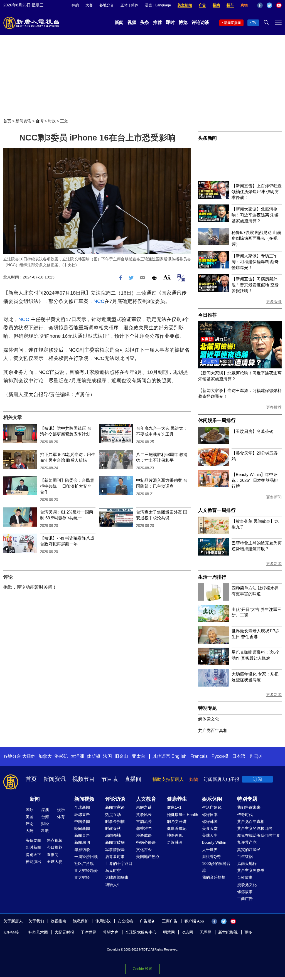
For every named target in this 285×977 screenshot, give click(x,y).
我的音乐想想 (213, 877)
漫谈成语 (144, 835)
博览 (183, 22)
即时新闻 (33, 847)
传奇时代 (245, 814)
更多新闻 (274, 497)
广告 (202, 5)
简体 (134, 5)
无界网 (206, 932)
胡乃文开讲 (176, 821)
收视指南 (58, 921)
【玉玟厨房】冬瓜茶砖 (252, 431)
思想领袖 (113, 835)
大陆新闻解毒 (117, 877)
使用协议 (103, 921)
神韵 (75, 5)
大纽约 (29, 756)
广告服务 (147, 921)
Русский (220, 756)
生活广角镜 (212, 807)
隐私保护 (81, 921)
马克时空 (113, 870)
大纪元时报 (64, 932)
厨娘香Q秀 (211, 856)
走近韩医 (175, 842)
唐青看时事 (115, 856)
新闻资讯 (23, 121)
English (178, 756)
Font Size (167, 277)
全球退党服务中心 (140, 932)
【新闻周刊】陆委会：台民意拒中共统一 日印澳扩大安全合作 (67, 486)
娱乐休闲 (212, 799)
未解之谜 (144, 807)
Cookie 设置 (142, 969)
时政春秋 (113, 828)
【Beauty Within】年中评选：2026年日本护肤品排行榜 (255, 480)
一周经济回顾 (86, 856)
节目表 (109, 779)
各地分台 (106, 5)
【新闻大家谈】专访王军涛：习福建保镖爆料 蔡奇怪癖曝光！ (255, 261)
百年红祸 (245, 856)
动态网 (187, 932)
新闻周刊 (82, 842)
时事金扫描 (115, 821)
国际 (29, 809)
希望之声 (111, 932)
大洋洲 (77, 756)
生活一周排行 (212, 577)
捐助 (216, 5)
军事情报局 (115, 849)
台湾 (39, 121)
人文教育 (146, 799)
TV (254, 23)
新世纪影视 (228, 932)
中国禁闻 (82, 821)
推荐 (157, 22)
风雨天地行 (247, 863)
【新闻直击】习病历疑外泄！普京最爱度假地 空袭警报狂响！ (255, 285)
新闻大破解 (115, 842)
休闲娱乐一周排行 (216, 420)
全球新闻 (82, 807)
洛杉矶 (61, 756)
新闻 (119, 22)
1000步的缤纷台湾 (216, 867)
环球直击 (82, 814)
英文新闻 (185, 5)
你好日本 (210, 814)
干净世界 (88, 932)
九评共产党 (247, 842)
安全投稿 (125, 921)
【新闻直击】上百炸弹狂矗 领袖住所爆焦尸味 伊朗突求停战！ (257, 191)
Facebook (260, 5)
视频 (131, 22)
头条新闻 (207, 138)
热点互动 (113, 814)
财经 (45, 823)
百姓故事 (245, 877)
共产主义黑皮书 (250, 870)
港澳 (45, 809)
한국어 (256, 756)
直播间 (133, 779)
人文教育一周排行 (216, 510)
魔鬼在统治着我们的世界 (258, 835)
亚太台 (138, 756)
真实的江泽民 (249, 849)
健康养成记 (176, 828)
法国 (107, 756)
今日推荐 (207, 315)
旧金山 (121, 756)
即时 (170, 22)
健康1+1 (174, 807)
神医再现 (175, 835)
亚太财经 (82, 877)
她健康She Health (182, 814)
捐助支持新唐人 (168, 779)
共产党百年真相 (212, 730)
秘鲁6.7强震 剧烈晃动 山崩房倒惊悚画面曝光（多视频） (256, 238)
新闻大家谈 (115, 807)
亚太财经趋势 (86, 870)
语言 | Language (158, 5)
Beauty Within (214, 842)
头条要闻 (33, 840)
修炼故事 (245, 891)
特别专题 (207, 708)
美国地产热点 (147, 856)
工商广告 (245, 898)
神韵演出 (33, 861)
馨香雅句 (144, 828)
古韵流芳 (144, 821)
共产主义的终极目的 (254, 828)
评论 (29, 823)
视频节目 (83, 779)
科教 (45, 830)
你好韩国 (210, 821)
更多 (248, 932)
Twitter (269, 5)
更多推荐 (274, 407)
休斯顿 (93, 756)
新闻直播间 (232, 23)
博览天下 (33, 854)
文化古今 (144, 849)
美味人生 (210, 835)
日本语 (238, 756)
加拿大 (45, 756)
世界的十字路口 (118, 863)
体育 (61, 817)
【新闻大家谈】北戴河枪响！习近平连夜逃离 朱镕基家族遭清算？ (255, 215)
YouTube (279, 5)
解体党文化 (208, 719)
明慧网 (169, 932)
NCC (99, 301)
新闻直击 (82, 835)
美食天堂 (210, 828)
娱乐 (61, 809)
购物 (244, 5)
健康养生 (177, 799)
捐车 (230, 5)
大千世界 (210, 849)
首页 (7, 121)
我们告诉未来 (249, 807)
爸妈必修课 (146, 842)
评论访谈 (200, 22)
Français (199, 756)
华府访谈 (82, 849)
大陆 (29, 830)
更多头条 (274, 301)
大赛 (89, 5)
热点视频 (54, 840)
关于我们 (36, 921)
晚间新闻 (82, 828)
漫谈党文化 (247, 884)
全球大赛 (54, 861)
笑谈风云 (144, 814)
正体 (124, 5)
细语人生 (113, 884)
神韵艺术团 (38, 932)
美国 (29, 817)
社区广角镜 (84, 863)
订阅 (257, 779)
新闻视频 (84, 799)
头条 (144, 22)
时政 (52, 121)
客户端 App (194, 921)
